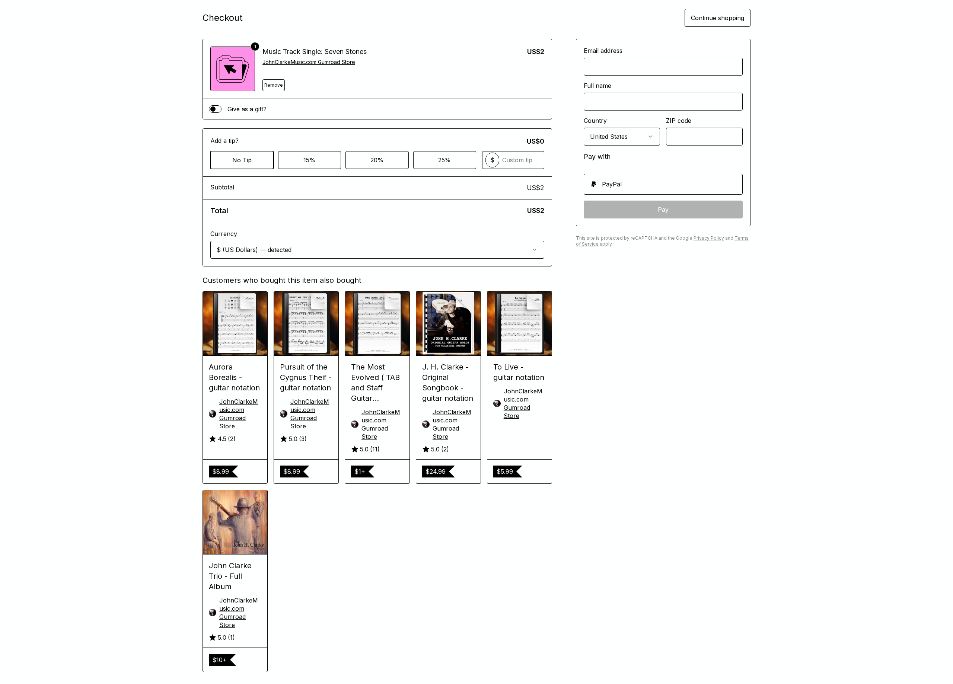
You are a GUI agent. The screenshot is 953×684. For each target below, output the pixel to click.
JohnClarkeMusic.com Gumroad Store (308, 62)
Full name (597, 85)
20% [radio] (376, 160)
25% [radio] (444, 160)
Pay (663, 209)
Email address (603, 50)
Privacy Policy (709, 238)
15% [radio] (309, 160)
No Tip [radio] (242, 160)
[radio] (663, 184)
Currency (223, 233)
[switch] (215, 109)
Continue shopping (717, 18)
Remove (273, 85)
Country (595, 120)
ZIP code (678, 120)
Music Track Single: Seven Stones (314, 51)
